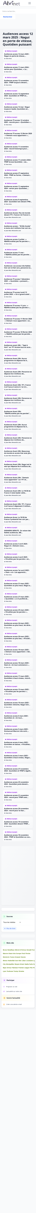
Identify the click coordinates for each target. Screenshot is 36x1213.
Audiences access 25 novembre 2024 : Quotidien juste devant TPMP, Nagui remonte (16, 784)
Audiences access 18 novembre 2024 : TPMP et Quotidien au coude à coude (18, 837)
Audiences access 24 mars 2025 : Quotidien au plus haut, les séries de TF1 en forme (17, 625)
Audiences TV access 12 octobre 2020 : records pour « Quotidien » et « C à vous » (17, 122)
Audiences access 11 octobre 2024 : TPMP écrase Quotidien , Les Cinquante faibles (17, 162)
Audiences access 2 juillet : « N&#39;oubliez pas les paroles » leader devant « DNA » (16, 241)
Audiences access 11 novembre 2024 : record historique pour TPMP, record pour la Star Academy (18, 149)
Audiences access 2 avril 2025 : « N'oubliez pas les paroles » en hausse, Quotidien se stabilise (16, 559)
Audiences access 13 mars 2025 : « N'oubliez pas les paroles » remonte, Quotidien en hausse (16, 691)
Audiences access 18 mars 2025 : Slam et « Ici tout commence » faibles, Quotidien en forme (16, 665)
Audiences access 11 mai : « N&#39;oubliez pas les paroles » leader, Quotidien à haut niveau (17, 255)
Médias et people (12, 51)
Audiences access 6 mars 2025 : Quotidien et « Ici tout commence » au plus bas (16, 718)
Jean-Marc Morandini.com (13, 217)
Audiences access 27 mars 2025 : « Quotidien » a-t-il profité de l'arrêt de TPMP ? (16, 599)
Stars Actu (9, 58)
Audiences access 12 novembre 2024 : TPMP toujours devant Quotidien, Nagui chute (16, 82)
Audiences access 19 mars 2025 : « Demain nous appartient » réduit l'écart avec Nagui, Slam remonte (18, 652)
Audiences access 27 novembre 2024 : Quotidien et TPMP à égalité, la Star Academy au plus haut (18, 771)
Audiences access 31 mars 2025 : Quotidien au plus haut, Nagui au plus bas (17, 585)
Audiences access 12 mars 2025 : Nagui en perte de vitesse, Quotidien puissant (16, 56)
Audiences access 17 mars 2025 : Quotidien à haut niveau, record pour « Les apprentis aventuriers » (18, 678)
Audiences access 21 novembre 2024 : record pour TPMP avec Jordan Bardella (16, 797)
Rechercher (7, 17)
